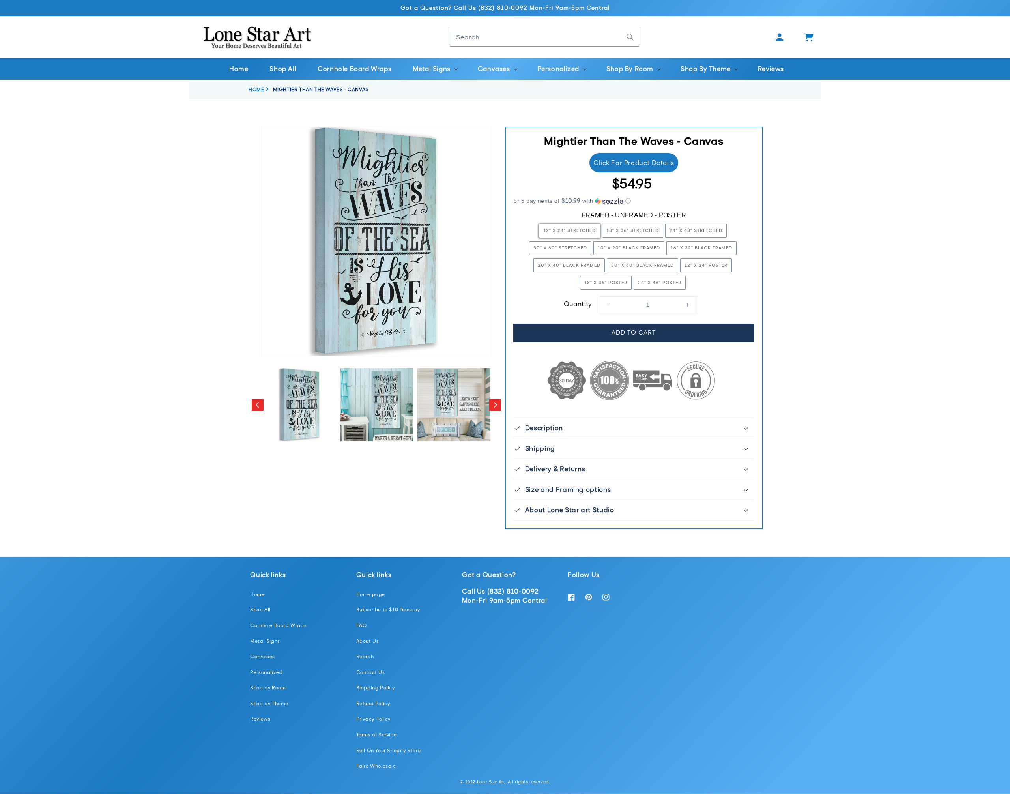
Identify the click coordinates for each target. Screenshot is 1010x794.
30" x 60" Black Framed (642, 265)
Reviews (260, 719)
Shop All (260, 609)
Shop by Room (268, 688)
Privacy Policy (373, 719)
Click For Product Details (633, 163)
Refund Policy (373, 703)
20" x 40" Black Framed (569, 265)
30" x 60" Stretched (560, 247)
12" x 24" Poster (706, 265)
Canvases (262, 656)
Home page (370, 594)
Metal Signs (265, 641)
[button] (434, 69)
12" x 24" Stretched (569, 230)
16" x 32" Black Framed (701, 247)
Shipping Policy (375, 688)
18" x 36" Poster (605, 282)
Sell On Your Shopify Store (388, 750)
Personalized (266, 672)
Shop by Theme (269, 703)
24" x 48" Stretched (696, 230)
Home (257, 594)
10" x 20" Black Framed (629, 247)
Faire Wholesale (376, 766)
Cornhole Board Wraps (278, 625)
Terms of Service (376, 735)
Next (495, 405)
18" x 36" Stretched (632, 230)
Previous (258, 405)
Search (365, 656)
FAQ (361, 625)
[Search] (630, 37)
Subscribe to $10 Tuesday (388, 609)
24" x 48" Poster (659, 282)
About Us (367, 641)
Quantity (578, 304)
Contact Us (370, 672)
